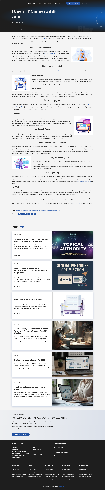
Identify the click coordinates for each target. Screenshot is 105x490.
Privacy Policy (61, 486)
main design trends (58, 70)
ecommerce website (49, 53)
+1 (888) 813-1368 (37, 449)
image (38, 210)
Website (50, 210)
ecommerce (33, 210)
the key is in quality (81, 165)
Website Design (56, 210)
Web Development (16, 472)
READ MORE (17, 255)
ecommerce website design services (83, 178)
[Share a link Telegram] (31, 214)
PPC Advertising (16, 479)
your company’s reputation (84, 181)
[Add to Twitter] (22, 214)
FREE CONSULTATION (73, 3)
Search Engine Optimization (19, 474)
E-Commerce (25, 210)
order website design (50, 198)
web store (44, 210)
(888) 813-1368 (86, 3)
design (43, 38)
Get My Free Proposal (21, 434)
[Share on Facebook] (19, 214)
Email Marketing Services (18, 476)
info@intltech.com (16, 205)
